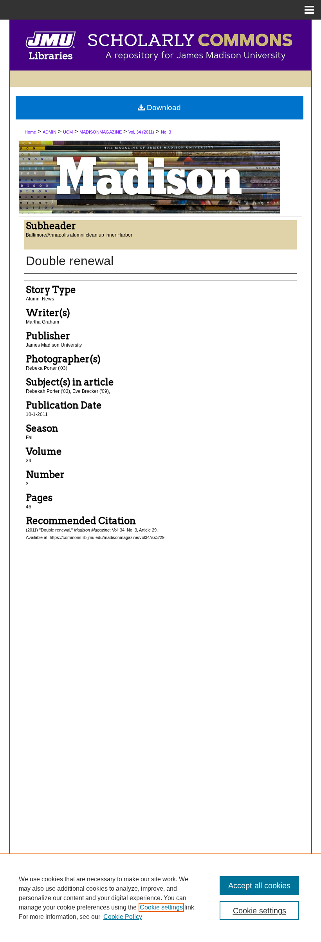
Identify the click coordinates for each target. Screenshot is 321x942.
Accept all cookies (259, 885)
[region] (160, 897)
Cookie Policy (122, 916)
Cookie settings (161, 907)
